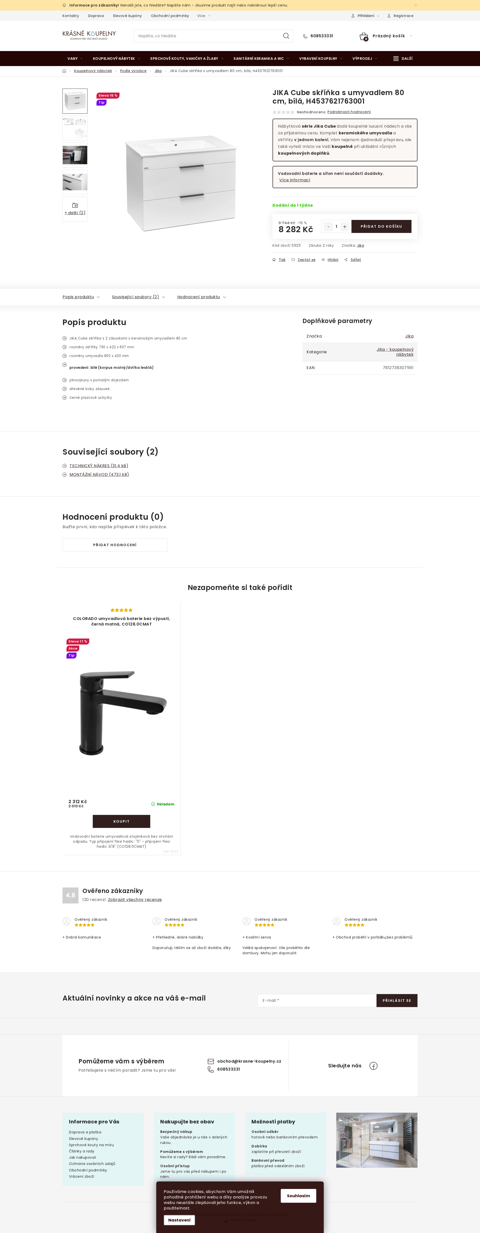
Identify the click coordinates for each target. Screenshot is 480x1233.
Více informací (294, 180)
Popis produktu (78, 297)
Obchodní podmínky (170, 15)
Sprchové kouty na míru (91, 1144)
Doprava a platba (85, 1132)
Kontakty (70, 15)
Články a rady (81, 1151)
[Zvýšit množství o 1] (344, 226)
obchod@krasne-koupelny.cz (249, 1061)
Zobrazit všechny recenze (135, 899)
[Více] (403, 58)
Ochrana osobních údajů (92, 1163)
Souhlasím (298, 1196)
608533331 (322, 36)
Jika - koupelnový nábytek (395, 352)
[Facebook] (374, 1066)
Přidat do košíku (381, 226)
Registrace (404, 15)
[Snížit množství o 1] (328, 226)
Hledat (286, 36)
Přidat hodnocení (115, 544)
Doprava (96, 15)
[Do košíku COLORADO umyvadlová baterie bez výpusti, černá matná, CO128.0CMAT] (121, 821)
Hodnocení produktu (198, 297)
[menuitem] (75, 58)
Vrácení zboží (81, 1176)
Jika (360, 245)
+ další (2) (75, 213)
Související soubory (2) (135, 297)
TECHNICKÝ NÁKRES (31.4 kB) (99, 466)
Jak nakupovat (82, 1157)
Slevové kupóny (127, 15)
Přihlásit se (397, 1000)
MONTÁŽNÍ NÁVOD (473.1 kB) (99, 474)
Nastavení (179, 1220)
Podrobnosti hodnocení (349, 111)
